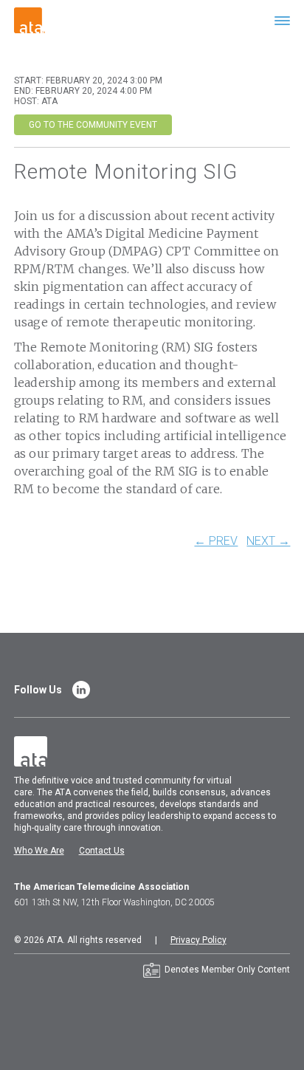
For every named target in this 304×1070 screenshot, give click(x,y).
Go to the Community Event (93, 125)
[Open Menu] (282, 20)
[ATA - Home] (29, 20)
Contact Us (102, 851)
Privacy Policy (198, 940)
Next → (268, 541)
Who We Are (39, 851)
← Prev (216, 541)
